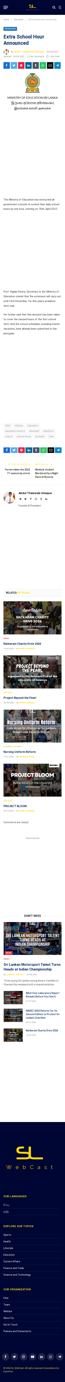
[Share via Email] (50, 65)
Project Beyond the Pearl (19, 697)
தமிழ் (6, 1211)
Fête (5, 1298)
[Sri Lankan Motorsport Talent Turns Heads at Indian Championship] (33, 938)
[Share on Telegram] (57, 65)
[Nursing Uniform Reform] (32, 726)
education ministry (15, 431)
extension (48, 431)
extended (34, 431)
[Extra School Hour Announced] (32, 92)
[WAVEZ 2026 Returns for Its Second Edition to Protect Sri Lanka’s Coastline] (13, 1015)
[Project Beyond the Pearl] (32, 671)
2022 (7, 425)
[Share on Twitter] (14, 65)
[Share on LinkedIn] (28, 65)
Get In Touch (10, 1324)
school (8, 436)
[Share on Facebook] (6, 65)
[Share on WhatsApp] (43, 65)
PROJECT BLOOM (15, 806)
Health (7, 1241)
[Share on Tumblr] (36, 65)
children (19, 425)
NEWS (8, 953)
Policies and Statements (17, 1331)
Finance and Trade (13, 1268)
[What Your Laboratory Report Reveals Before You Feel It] (13, 997)
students (40, 436)
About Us (8, 1318)
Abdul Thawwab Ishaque (29, 52)
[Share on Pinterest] (21, 65)
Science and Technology (17, 1274)
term (51, 436)
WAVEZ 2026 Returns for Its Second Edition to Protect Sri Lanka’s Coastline (42, 1014)
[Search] (54, 7)
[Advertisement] (32, 155)
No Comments (37, 56)
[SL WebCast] (32, 7)
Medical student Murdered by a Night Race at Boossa (46, 473)
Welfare (7, 1311)
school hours (24, 436)
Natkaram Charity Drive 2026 (22, 643)
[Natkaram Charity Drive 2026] (32, 617)
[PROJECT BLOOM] (32, 780)
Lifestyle (8, 1248)
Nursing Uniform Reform (19, 752)
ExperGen (8, 1371)
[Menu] (5, 7)
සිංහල (6, 1205)
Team (6, 1304)
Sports (7, 1234)
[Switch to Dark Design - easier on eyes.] (60, 7)
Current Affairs (11, 1261)
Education (10, 29)
